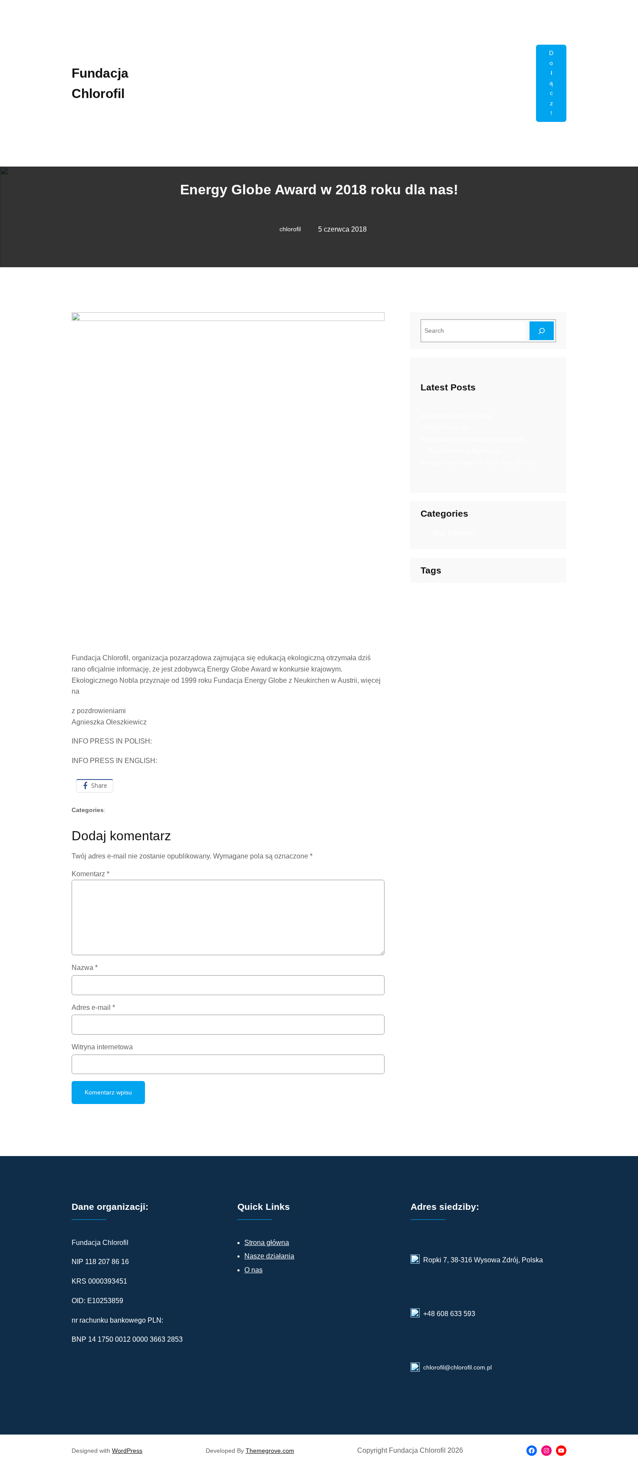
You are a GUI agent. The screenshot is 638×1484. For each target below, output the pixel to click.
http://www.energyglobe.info (123, 691)
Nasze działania (269, 1256)
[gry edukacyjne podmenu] (439, 114)
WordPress (127, 1450)
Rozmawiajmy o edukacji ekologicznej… (475, 439)
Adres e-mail (93, 1007)
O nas (253, 1270)
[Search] (541, 330)
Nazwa (85, 967)
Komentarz (90, 874)
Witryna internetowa (102, 1047)
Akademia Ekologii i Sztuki (456, 416)
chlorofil (290, 229)
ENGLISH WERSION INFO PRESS (212, 760)
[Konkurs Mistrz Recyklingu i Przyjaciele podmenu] (525, 94)
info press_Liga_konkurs (189, 741)
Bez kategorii (137, 809)
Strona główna (266, 1242)
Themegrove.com (270, 1450)
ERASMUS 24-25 (444, 427)
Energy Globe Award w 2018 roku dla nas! (478, 462)
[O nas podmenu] (476, 114)
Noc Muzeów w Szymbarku (465, 450)
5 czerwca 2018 (342, 229)
